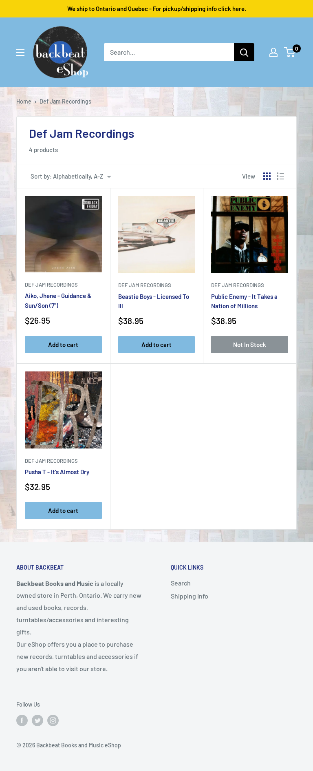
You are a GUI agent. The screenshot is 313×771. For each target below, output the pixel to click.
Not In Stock (249, 344)
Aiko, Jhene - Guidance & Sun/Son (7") (58, 300)
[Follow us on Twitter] (37, 720)
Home (23, 101)
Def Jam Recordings (51, 284)
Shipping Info (189, 596)
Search (181, 583)
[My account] (273, 52)
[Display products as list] (280, 176)
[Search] (244, 52)
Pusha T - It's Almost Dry (57, 471)
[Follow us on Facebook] (22, 720)
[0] (290, 52)
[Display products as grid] (267, 176)
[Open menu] (20, 52)
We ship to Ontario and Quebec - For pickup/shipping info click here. (156, 8)
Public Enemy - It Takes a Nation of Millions (244, 301)
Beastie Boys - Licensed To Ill (153, 301)
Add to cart (63, 344)
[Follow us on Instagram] (53, 720)
